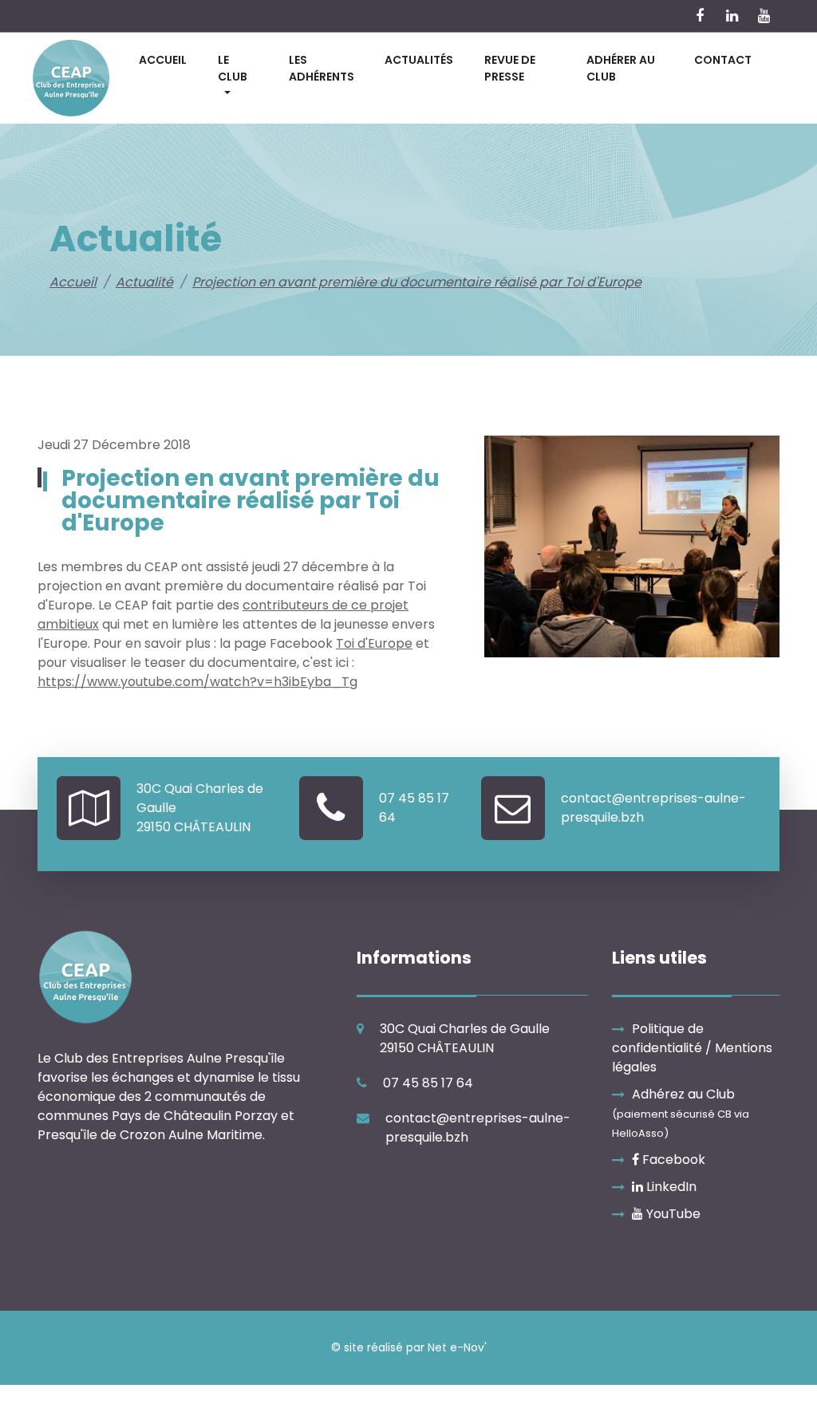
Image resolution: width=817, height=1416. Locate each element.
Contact (723, 60)
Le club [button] (232, 68)
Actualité (144, 282)
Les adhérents (321, 68)
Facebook (672, 1159)
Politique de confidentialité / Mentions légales (692, 1048)
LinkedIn (670, 1186)
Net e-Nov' (457, 1347)
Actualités (419, 60)
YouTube (672, 1214)
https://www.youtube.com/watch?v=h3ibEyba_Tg (197, 682)
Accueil (163, 60)
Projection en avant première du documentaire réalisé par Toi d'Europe (416, 282)
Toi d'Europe (374, 643)
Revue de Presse (509, 68)
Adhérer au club (620, 68)
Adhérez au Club (680, 1113)
